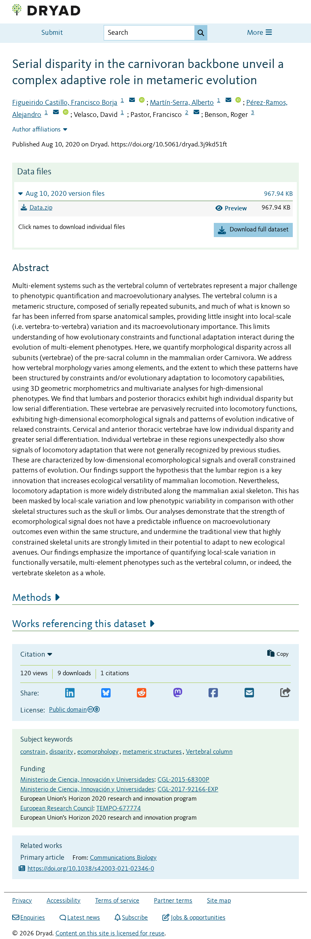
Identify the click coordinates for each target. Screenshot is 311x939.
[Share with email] (249, 693)
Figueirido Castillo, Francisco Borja (64, 102)
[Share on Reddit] (141, 693)
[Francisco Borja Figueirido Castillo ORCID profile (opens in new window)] (142, 101)
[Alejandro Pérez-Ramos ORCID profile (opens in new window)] (65, 113)
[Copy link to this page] (285, 693)
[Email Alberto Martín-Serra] (228, 101)
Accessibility (64, 901)
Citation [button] (32, 654)
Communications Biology (123, 858)
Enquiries (32, 918)
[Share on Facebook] (213, 693)
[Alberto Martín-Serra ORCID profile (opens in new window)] (238, 101)
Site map (219, 901)
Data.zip (41, 208)
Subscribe (135, 918)
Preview (236, 208)
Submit (52, 33)
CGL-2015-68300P (183, 780)
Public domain (68, 710)
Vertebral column (209, 752)
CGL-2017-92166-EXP (188, 789)
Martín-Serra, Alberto (182, 102)
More (256, 33)
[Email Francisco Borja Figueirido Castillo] (132, 101)
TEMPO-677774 (118, 808)
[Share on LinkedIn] (70, 693)
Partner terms (173, 901)
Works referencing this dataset (79, 624)
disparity (61, 752)
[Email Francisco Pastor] (196, 113)
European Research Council (56, 808)
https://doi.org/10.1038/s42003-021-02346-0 (91, 869)
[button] (155, 193)
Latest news (83, 918)
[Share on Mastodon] (177, 693)
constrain (32, 752)
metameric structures (152, 752)
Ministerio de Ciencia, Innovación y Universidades (87, 780)
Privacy (22, 901)
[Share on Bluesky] (106, 693)
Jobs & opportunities (198, 918)
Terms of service (117, 901)
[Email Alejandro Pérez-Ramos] (56, 113)
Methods (31, 598)
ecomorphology (98, 752)
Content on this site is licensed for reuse (109, 934)
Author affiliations (36, 130)
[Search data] (200, 32)
